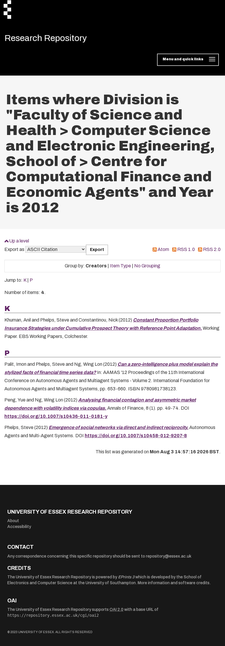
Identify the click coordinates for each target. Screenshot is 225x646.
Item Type (120, 265)
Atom (163, 249)
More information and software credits (173, 583)
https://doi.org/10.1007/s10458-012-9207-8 (136, 435)
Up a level (19, 240)
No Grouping (147, 265)
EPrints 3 (126, 577)
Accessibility (19, 526)
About (13, 521)
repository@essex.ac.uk (168, 556)
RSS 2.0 (212, 249)
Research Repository (45, 38)
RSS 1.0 (186, 249)
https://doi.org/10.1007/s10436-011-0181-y (56, 416)
